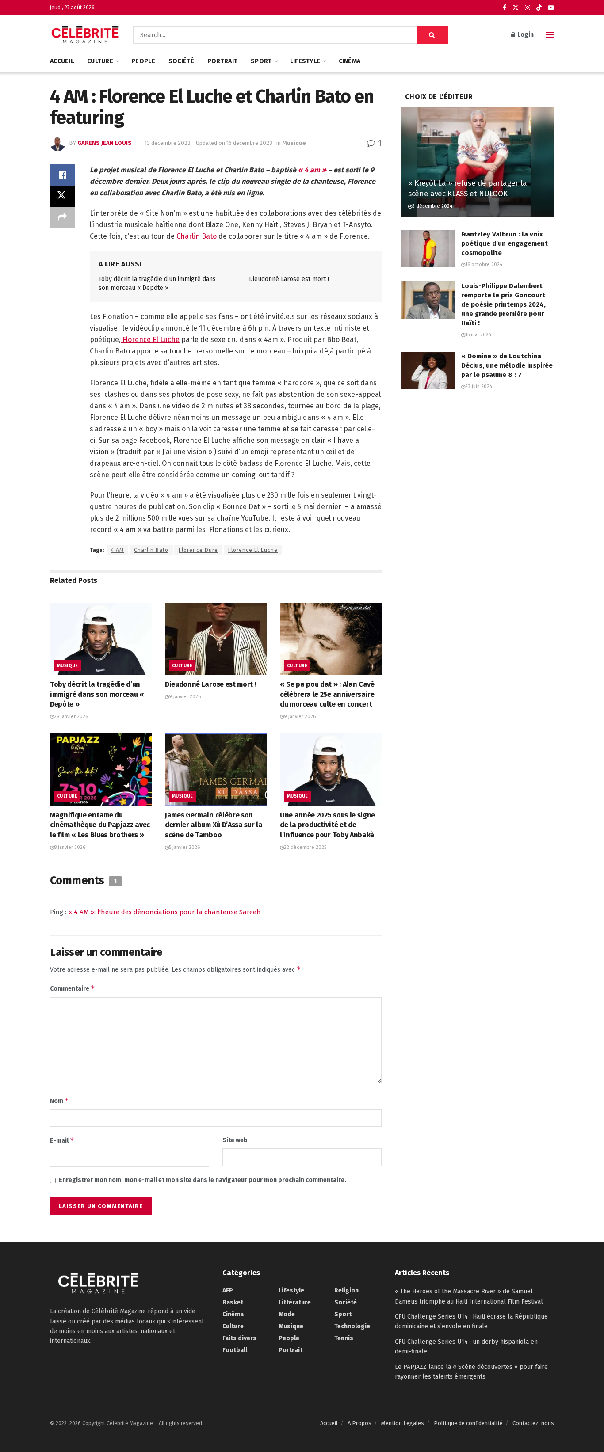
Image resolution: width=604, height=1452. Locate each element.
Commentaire (72, 988)
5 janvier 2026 (184, 847)
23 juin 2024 (478, 386)
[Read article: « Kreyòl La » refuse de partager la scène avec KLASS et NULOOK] (477, 162)
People (143, 61)
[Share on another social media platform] (62, 217)
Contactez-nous (533, 1423)
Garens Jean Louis (104, 143)
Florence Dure (198, 550)
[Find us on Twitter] (515, 7)
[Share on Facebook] (62, 175)
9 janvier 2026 (185, 696)
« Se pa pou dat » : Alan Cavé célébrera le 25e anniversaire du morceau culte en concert (327, 694)
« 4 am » (312, 170)
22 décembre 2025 (305, 847)
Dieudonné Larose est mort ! (289, 279)
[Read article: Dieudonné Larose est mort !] (216, 639)
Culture (100, 61)
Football (234, 1350)
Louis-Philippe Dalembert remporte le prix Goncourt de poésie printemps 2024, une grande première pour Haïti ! (503, 304)
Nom (59, 1100)
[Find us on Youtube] (551, 7)
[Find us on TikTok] (539, 7)
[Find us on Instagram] (527, 7)
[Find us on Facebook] (504, 7)
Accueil (62, 61)
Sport (261, 61)
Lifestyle (305, 61)
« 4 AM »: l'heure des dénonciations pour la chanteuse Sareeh (164, 912)
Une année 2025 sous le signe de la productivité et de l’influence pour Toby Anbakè (327, 825)
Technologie (352, 1326)
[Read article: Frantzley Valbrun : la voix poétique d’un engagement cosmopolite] (428, 249)
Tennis (343, 1338)
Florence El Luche (150, 339)
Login (525, 34)
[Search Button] (432, 35)
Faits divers (239, 1338)
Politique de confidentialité (468, 1423)
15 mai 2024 (478, 335)
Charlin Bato (196, 236)
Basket (232, 1302)
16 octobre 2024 (483, 264)
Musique (294, 143)
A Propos (359, 1423)
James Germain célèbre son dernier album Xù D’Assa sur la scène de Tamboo (213, 825)
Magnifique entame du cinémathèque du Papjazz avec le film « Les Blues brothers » (100, 825)
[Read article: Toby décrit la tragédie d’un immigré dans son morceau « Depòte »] (101, 639)
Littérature (295, 1302)
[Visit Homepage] (85, 35)
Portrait (222, 61)
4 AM (117, 550)
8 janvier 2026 (69, 847)
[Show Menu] (550, 35)
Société (181, 61)
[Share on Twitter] (62, 196)
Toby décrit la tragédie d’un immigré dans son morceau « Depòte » (97, 694)
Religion (346, 1290)
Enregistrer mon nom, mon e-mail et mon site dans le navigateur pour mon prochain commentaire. (202, 1180)
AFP (227, 1290)
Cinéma (350, 61)
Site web (235, 1140)
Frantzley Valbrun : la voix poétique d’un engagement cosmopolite (504, 243)
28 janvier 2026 (71, 716)
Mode (287, 1314)
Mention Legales (402, 1423)
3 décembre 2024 (432, 206)
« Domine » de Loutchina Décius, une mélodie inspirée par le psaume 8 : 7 (507, 365)
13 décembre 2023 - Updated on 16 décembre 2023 (208, 143)
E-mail (62, 1140)
